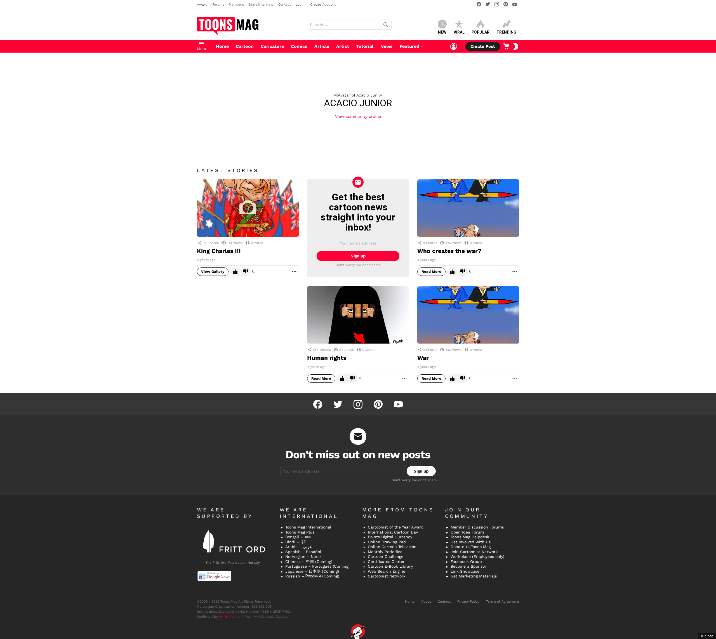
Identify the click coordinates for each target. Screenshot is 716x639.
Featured (409, 46)
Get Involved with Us (471, 542)
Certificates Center (386, 561)
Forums (218, 4)
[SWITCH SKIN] (515, 46)
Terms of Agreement (502, 601)
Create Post (482, 46)
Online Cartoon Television (392, 546)
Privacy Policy (468, 601)
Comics (299, 46)
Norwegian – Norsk (303, 556)
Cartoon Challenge (385, 556)
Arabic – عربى (298, 546)
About (426, 601)
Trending (506, 32)
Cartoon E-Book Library (390, 566)
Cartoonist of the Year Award (395, 527)
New (442, 32)
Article (321, 46)
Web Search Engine (386, 571)
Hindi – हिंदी (295, 542)
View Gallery (212, 271)
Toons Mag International (308, 527)
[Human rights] (358, 315)
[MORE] (294, 271)
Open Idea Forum (467, 532)
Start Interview (261, 4)
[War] (468, 315)
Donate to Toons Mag (471, 546)
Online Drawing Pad (387, 542)
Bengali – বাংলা (298, 537)
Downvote (246, 271)
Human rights (326, 357)
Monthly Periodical (386, 551)
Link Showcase (465, 571)
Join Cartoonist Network (474, 551)
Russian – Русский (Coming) (312, 576)
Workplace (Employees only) (477, 556)
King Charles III (219, 250)
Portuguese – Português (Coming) (317, 566)
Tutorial (364, 46)
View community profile (358, 116)
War (423, 357)
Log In (300, 4)
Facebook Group (466, 561)
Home (222, 46)
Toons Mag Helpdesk (470, 537)
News (386, 46)
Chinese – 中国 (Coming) (308, 561)
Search (385, 26)
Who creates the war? (449, 250)
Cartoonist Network (387, 576)
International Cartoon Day (393, 532)
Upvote (235, 271)
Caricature (272, 46)
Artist (342, 46)
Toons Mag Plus (299, 532)
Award (202, 4)
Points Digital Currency (390, 537)
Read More (431, 271)
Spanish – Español (303, 551)
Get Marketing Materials (474, 576)
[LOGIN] (453, 46)
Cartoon (245, 46)
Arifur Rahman (230, 617)
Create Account (323, 4)
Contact (284, 4)
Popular (480, 32)
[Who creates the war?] (468, 208)
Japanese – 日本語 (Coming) (312, 571)
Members (236, 4)
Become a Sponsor (468, 566)
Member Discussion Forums (477, 527)
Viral (459, 32)
